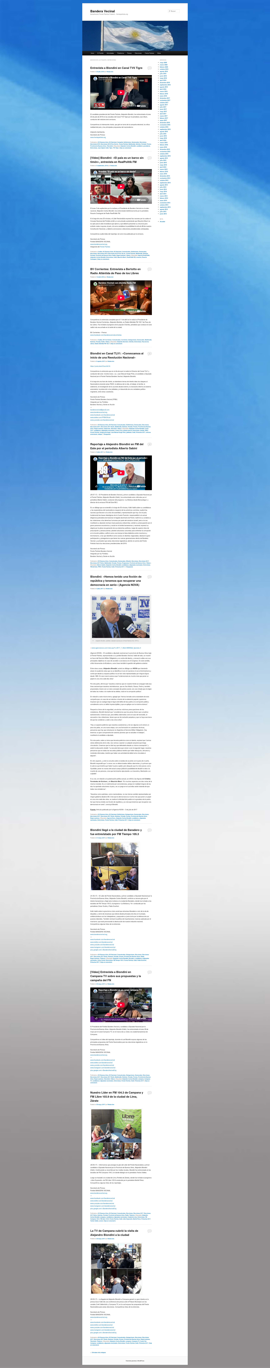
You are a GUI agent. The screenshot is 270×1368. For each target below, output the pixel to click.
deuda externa (127, 430)
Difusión (128, 561)
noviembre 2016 (165, 125)
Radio (114, 255)
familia (142, 430)
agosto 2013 (164, 209)
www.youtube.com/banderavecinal (102, 420)
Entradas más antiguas (98, 1352)
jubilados (129, 432)
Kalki (107, 148)
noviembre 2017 (165, 100)
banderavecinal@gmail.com (99, 410)
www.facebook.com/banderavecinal (102, 415)
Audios (100, 251)
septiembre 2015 (165, 156)
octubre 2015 (164, 154)
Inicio (92, 53)
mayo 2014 (163, 191)
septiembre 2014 (165, 183)
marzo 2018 (163, 91)
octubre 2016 (164, 127)
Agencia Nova (111, 818)
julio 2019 (163, 74)
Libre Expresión (127, 1219)
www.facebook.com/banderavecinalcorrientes (106, 335)
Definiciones (127, 142)
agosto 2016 (164, 131)
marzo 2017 (163, 116)
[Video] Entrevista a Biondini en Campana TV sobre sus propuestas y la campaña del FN (115, 976)
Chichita (131, 342)
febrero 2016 (164, 145)
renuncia (138, 257)
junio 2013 (163, 214)
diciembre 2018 (165, 82)
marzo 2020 (163, 65)
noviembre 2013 (165, 203)
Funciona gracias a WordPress (135, 1361)
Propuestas (125, 563)
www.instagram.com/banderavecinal (102, 947)
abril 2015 (163, 167)
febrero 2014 (164, 198)
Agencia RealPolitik (144, 255)
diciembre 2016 (165, 123)
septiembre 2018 (165, 85)
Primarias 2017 (140, 432)
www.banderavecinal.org (98, 244)
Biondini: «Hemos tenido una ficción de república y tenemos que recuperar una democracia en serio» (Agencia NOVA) (115, 581)
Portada (143, 144)
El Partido (100, 53)
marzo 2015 (163, 169)
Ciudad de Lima (132, 1217)
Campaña (120, 142)
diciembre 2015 (165, 149)
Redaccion (110, 72)
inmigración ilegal (105, 432)
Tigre (110, 148)
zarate (101, 1221)
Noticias (138, 144)
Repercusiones (121, 255)
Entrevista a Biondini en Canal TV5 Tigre (116, 68)
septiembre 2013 (165, 207)
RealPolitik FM (131, 257)
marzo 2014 (163, 196)
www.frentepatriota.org (98, 137)
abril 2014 (163, 194)
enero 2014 (163, 200)
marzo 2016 (163, 143)
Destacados (135, 142)
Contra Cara (119, 430)
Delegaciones (132, 340)
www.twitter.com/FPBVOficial (100, 417)
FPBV (146, 430)
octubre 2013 (164, 205)
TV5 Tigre (116, 148)
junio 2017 (163, 109)
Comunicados (126, 251)
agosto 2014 (164, 185)
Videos (128, 255)
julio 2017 (163, 107)
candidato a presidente (143, 146)
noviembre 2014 (165, 178)
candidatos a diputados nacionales (104, 430)
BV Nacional (113, 142)
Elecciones (138, 53)
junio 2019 (163, 76)
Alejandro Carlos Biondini (128, 146)
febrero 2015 (164, 171)
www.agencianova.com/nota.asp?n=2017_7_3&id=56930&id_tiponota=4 (116, 648)
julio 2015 (163, 160)
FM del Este (93, 567)
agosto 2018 (164, 87)
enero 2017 (163, 120)
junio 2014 (163, 189)
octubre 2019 (164, 69)
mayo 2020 (163, 62)
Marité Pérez (137, 1219)
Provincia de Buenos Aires (98, 146)
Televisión (110, 146)
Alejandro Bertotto (122, 342)
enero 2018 (163, 96)
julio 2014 (163, 187)
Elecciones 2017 (95, 427)
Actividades (110, 53)
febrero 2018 (164, 94)
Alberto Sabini (101, 565)
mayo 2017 (163, 111)
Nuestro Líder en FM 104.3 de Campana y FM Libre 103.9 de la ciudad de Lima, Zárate (116, 1096)
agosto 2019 (164, 71)
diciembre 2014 (165, 176)
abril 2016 (163, 140)
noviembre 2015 (165, 151)
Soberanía (107, 428)
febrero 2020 (164, 67)
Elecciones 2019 (95, 144)
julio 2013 (163, 211)
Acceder (162, 221)
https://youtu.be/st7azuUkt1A (100, 366)
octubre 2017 (164, 102)
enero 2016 (163, 147)
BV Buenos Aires (103, 142)
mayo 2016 (163, 138)
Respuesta (107, 434)
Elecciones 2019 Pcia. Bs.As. (109, 144)
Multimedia (132, 144)
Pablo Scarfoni (141, 960)
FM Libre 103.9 (104, 1219)
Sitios (159, 53)
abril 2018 (163, 89)
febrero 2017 (164, 118)
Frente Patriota (149, 53)
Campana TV (136, 1341)
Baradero (131, 958)
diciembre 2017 (165, 98)
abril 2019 (163, 80)
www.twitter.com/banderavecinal (101, 942)
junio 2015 (163, 163)
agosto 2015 (164, 158)
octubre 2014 (164, 180)
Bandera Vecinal (102, 11)
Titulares (102, 958)
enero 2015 (163, 174)
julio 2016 (163, 134)
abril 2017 (163, 114)
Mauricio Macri (121, 257)
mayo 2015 (163, 165)
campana (141, 1079)
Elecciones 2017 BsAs (107, 427)
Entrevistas (93, 148)
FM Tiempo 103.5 (118, 960)
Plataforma (120, 53)
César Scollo (101, 960)
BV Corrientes (107, 340)
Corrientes (124, 340)
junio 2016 (163, 136)
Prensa (129, 53)
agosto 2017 (164, 105)
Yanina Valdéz (94, 1221)
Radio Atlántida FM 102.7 (102, 344)
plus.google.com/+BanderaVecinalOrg (103, 950)
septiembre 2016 (165, 129)
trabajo (100, 434)
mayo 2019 (163, 78)
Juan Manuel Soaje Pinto (118, 432)
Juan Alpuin (101, 148)
